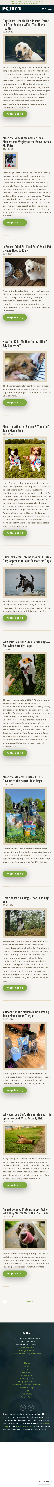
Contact (27, 1383)
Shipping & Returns (27, 1399)
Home (27, 1380)
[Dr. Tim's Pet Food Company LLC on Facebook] (23, 1425)
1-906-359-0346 (27, 1365)
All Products (27, 1390)
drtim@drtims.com (27, 1368)
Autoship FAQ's (27, 1405)
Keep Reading (15, 119)
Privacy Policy (27, 1414)
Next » (29, 1318)
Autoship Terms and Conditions (27, 1402)
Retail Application (27, 1396)
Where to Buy (27, 1393)
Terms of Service (27, 1411)
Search (27, 1386)
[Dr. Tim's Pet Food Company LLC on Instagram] (31, 1425)
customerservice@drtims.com (27, 1371)
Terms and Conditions (25, 1444)
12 (22, 1318)
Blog (27, 1408)
